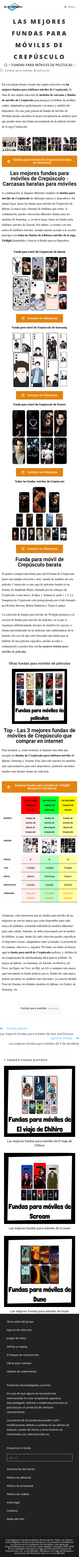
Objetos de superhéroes (22, 1371)
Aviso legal (13, 1502)
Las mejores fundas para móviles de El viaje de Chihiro (39, 1143)
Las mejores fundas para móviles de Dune (39, 1311)
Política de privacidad (20, 1486)
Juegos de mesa (16, 1338)
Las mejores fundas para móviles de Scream (39, 1228)
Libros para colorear (19, 1363)
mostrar (53, 1008)
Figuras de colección (19, 1330)
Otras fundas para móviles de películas (39, 663)
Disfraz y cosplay (17, 1346)
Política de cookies (18, 1494)
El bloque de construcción (23, 1355)
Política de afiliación (19, 1477)
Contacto (12, 1510)
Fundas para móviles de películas (27, 70)
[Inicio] (5, 65)
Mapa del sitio (15, 1519)
